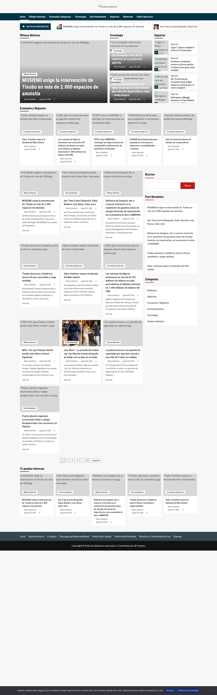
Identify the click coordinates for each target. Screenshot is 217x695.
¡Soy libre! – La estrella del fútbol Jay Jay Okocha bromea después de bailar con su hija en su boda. (81, 354)
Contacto (52, 536)
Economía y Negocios (60, 16)
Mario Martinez (30, 99)
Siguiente (96, 460)
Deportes (114, 16)
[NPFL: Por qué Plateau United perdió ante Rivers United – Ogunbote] (39, 333)
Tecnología (80, 16)
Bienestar (128, 16)
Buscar (150, 174)
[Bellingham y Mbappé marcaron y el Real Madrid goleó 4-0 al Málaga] (161, 99)
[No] (213, 690)
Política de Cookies (101, 536)
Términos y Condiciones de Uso (154, 536)
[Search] (195, 16)
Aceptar (170, 690)
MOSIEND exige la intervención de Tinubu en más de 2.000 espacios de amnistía (103, 26)
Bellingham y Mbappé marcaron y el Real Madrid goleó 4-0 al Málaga (182, 100)
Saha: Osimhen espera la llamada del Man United (168, 268)
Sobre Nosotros (145, 16)
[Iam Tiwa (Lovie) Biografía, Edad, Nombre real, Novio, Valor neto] (81, 184)
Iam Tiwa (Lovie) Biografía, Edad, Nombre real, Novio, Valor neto (170, 222)
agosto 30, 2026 (45, 99)
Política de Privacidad (125, 536)
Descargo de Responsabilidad (74, 536)
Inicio (22, 16)
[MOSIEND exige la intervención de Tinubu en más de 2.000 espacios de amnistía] (39, 184)
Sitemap (177, 536)
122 (87, 460)
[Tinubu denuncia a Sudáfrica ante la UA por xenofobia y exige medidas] (39, 257)
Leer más (25, 230)
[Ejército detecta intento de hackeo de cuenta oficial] (180, 124)
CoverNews (124, 545)
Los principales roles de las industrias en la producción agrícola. (127, 59)
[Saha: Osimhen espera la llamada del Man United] (37, 124)
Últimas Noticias (37, 16)
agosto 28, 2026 (135, 67)
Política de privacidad (188, 690)
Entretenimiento (98, 16)
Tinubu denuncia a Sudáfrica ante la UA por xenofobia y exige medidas (168, 255)
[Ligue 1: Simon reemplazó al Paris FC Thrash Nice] (161, 47)
